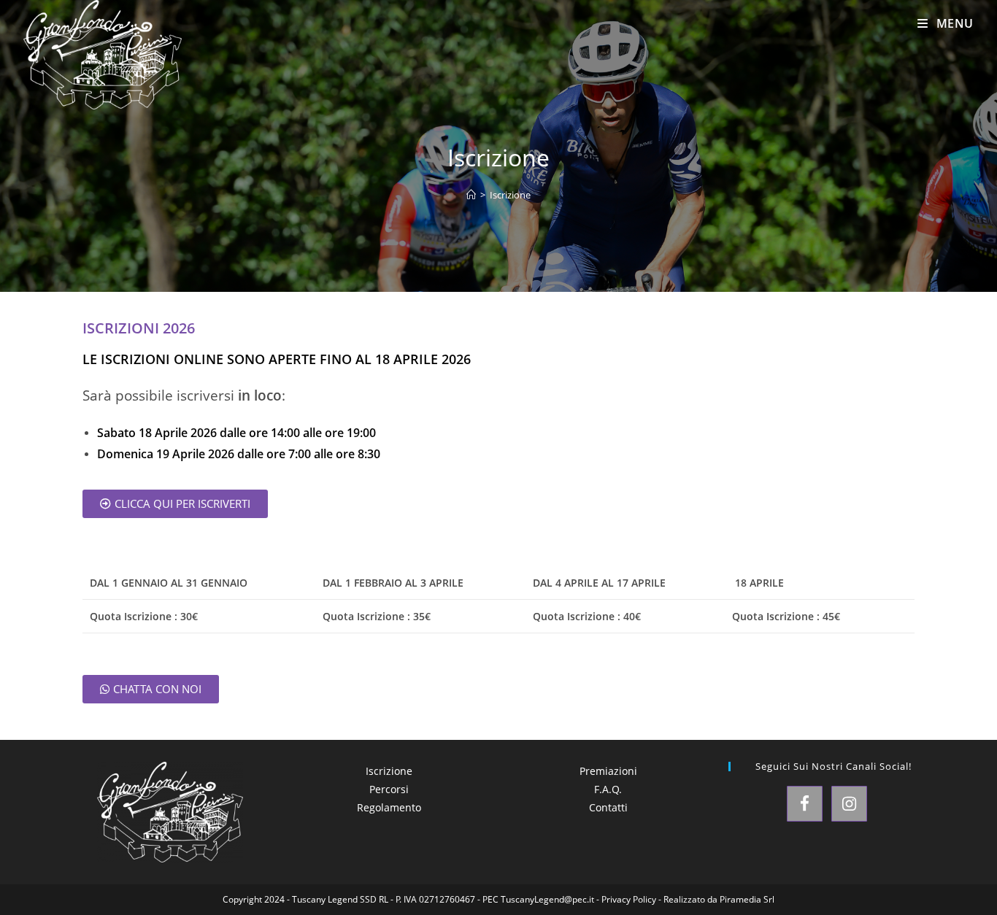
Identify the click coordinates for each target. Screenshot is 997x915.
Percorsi (389, 789)
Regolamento (389, 807)
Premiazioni (608, 771)
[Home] (471, 194)
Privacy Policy (628, 899)
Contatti (608, 807)
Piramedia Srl (747, 899)
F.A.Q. (608, 789)
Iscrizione (510, 194)
